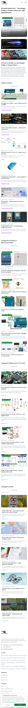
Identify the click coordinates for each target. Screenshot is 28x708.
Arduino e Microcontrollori (7, 18)
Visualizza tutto (14, 86)
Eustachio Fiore (4, 331)
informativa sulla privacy (11, 702)
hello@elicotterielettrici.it (8, 649)
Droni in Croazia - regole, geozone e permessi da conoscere (14, 655)
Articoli (3, 652)
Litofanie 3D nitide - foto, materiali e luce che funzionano (13, 660)
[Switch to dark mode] (22, 2)
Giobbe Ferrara (4, 101)
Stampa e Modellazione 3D (7, 40)
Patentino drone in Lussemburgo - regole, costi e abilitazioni (14, 668)
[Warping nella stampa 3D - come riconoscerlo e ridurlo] (14, 44)
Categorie (4, 683)
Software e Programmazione (7, 208)
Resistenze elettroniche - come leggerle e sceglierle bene (13, 666)
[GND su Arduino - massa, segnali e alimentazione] (14, 26)
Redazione (4, 672)
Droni (3, 159)
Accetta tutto (20, 704)
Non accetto (8, 704)
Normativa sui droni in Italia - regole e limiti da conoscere (13, 657)
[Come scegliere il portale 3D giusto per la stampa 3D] (14, 55)
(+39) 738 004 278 (6, 647)
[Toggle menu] (25, 2)
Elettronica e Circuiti (5, 134)
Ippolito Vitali (3, 150)
